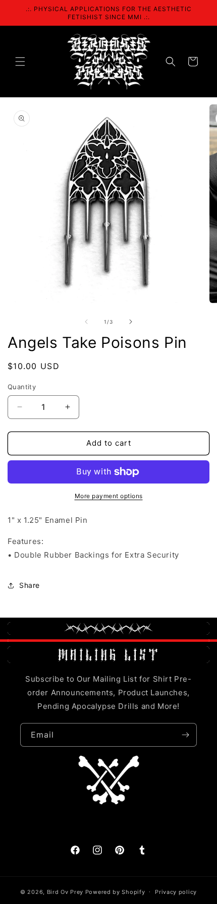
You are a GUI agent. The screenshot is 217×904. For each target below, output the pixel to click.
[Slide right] (131, 322)
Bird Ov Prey (65, 891)
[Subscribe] (185, 735)
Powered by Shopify (115, 891)
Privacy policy (176, 891)
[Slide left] (86, 322)
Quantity (22, 387)
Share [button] (29, 585)
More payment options (109, 496)
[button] (20, 61)
